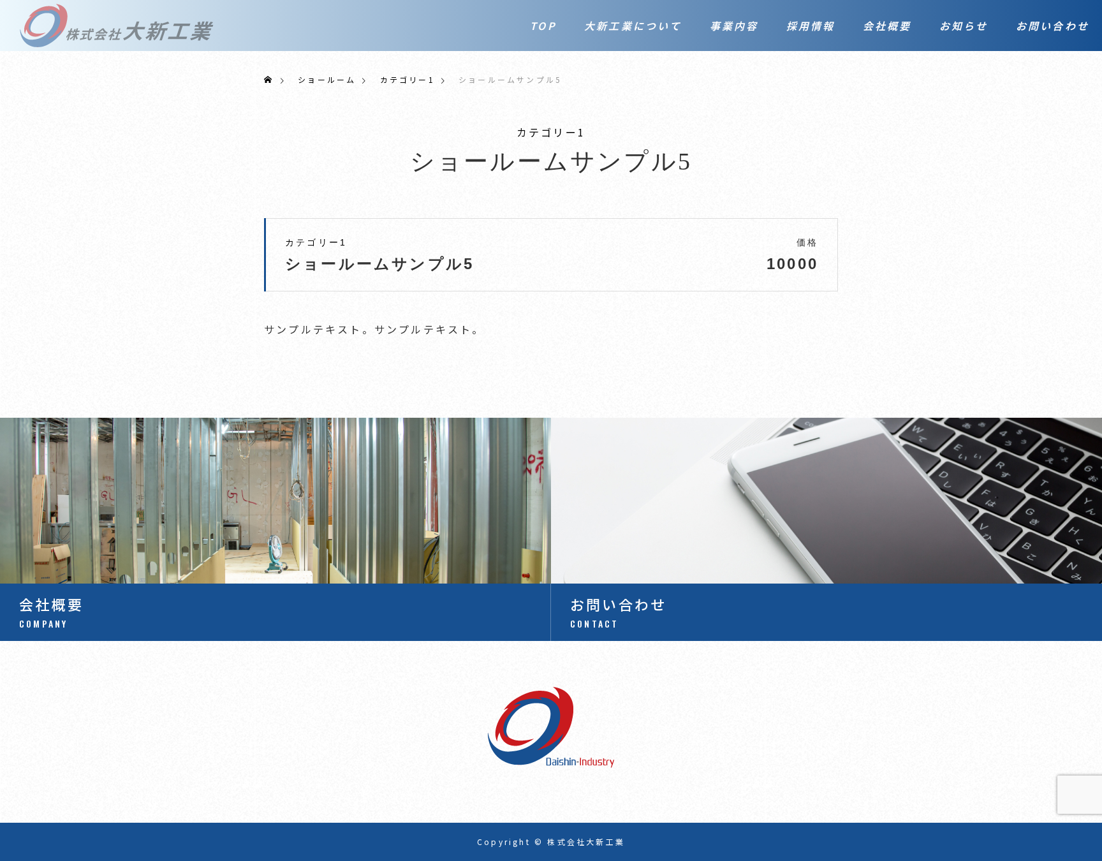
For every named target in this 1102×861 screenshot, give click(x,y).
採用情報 (810, 25)
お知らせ (963, 25)
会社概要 (887, 25)
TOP (543, 25)
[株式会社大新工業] (117, 25)
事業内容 (734, 25)
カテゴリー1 (551, 132)
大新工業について (633, 25)
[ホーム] (269, 79)
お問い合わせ (1052, 25)
